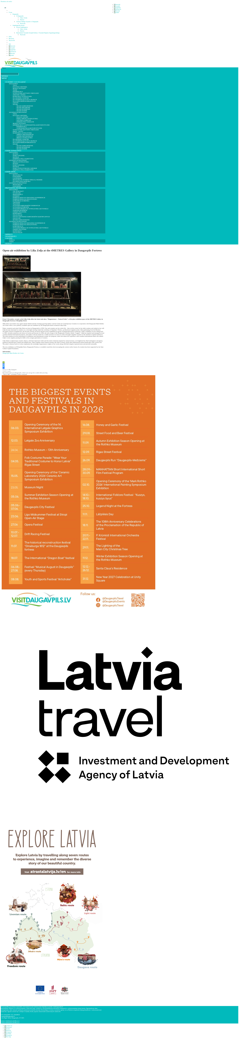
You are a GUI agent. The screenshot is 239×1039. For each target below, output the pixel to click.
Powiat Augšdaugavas (22, 27)
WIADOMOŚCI (10, 236)
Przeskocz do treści (6, 1)
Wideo (11, 241)
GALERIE (9, 238)
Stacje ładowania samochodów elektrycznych (31, 216)
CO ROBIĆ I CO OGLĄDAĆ (15, 82)
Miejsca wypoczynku (21, 162)
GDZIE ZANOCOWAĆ (13, 151)
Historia (22, 19)
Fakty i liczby (23, 18)
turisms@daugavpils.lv (8, 1016)
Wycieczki (22, 23)
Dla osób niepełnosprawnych (24, 101)
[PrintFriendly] (53, 362)
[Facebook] (53, 364)
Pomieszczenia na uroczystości (25, 224)
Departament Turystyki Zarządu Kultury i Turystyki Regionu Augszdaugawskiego (38, 33)
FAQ (10, 36)
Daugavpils (15, 14)
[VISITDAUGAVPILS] (20, 66)
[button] (12, 12)
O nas (10, 12)
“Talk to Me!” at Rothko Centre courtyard (15, 374)
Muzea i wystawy (19, 88)
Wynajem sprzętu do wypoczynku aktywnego (30, 209)
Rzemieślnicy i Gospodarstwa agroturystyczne (31, 125)
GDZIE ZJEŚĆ (10, 172)
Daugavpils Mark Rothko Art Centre (13, 353)
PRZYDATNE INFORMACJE (15, 188)
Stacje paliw (17, 232)
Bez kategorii (12, 369)
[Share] (53, 368)
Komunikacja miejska (21, 201)
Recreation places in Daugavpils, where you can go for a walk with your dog (25, 373)
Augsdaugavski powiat (18, 25)
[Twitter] (53, 366)
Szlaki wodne (22, 149)
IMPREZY (9, 234)
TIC (10, 44)
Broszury (11, 38)
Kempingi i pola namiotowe (23, 170)
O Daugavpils (19, 16)
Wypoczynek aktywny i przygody (26, 130)
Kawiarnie (17, 186)
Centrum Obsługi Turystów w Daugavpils (27, 21)
